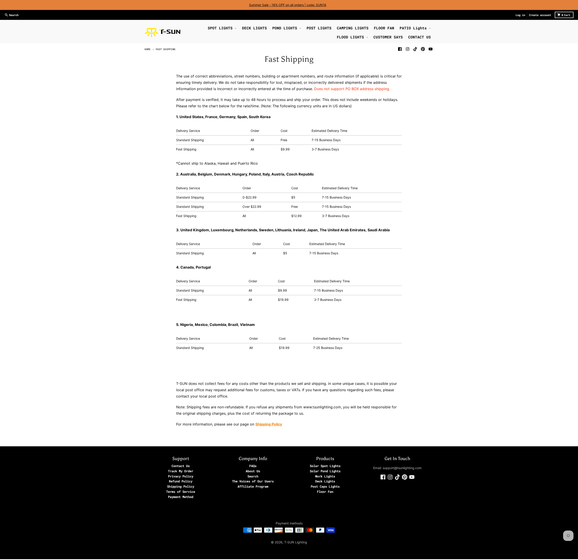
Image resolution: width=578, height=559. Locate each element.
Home (147, 49)
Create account (540, 15)
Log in (520, 15)
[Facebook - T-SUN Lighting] (400, 49)
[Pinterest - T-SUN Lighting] (423, 49)
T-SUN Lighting (295, 542)
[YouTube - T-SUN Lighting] (431, 49)
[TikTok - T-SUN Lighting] (415, 49)
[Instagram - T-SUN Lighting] (407, 49)
